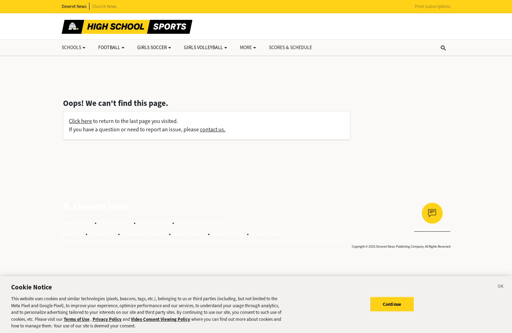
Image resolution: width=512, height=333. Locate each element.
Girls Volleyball (203, 47)
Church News (104, 6)
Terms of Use (77, 222)
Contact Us (102, 234)
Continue (392, 304)
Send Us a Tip (228, 234)
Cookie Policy (154, 222)
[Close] (501, 287)
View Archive (266, 234)
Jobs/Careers (189, 234)
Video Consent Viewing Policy (160, 319)
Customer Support (144, 234)
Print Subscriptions (432, 6)
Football (109, 47)
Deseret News (74, 6)
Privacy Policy (115, 222)
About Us (72, 234)
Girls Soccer (152, 47)
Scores (290, 47)
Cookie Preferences (200, 222)
